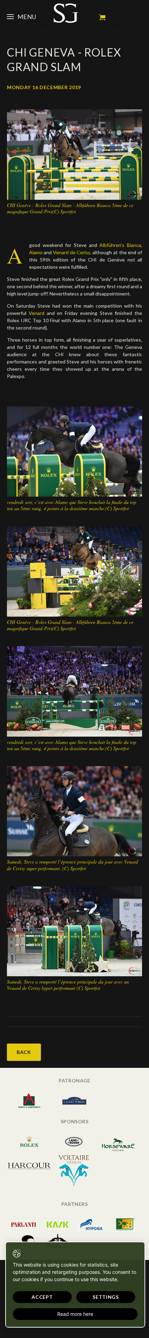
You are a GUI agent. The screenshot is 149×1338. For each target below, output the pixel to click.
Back (24, 1052)
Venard (38, 313)
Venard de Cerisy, (71, 252)
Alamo (36, 252)
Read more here (75, 1314)
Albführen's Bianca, (120, 245)
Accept (42, 1297)
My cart (102, 17)
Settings (106, 1297)
